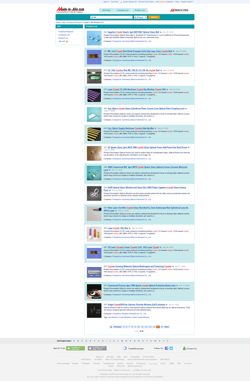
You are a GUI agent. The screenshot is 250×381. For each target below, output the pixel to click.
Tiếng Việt (121, 366)
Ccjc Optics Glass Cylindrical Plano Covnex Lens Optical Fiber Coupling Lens (146, 108)
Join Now (114, 2)
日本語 (171, 363)
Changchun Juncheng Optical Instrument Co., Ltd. (131, 41)
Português (86, 363)
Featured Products (66, 32)
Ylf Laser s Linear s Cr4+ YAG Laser (133, 247)
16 (162, 327)
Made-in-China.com (122, 370)
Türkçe (110, 366)
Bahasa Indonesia (135, 366)
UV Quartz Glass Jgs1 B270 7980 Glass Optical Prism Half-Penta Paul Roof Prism (147, 147)
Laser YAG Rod (118, 228)
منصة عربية (153, 363)
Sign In (106, 2)
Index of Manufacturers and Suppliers (142, 359)
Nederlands (141, 363)
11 (142, 327)
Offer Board (164, 359)
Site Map (110, 357)
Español (75, 363)
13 (150, 327)
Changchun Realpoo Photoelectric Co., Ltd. (129, 314)
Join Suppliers (164, 2)
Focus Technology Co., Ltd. (124, 374)
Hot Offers (98, 359)
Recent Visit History (146, 2)
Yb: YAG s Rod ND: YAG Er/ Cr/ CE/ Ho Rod (134, 70)
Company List (64, 35)
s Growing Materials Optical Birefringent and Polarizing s (139, 266)
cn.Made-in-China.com (142, 370)
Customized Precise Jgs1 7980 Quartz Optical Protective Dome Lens (141, 285)
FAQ (118, 357)
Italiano (120, 363)
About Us (99, 357)
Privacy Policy (148, 357)
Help (177, 2)
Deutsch (130, 363)
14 (154, 327)
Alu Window (113, 317)
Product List (63, 38)
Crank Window (124, 317)
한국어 (163, 363)
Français (96, 363)
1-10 (136, 331)
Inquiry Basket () (130, 2)
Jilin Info (62, 41)
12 (146, 327)
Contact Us (190, 348)
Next (167, 327)
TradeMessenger (133, 348)
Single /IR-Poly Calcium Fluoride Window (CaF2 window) (136, 304)
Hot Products (86, 359)
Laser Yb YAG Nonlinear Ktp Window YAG (137, 89)
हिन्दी (179, 363)
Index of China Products (114, 359)
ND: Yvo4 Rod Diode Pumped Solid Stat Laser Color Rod (140, 51)
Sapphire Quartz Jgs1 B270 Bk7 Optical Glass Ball (133, 32)
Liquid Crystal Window (140, 317)
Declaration (135, 357)
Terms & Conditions (155, 377)
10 (139, 327)
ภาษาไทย (187, 363)
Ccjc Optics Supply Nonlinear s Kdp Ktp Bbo (131, 128)
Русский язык (108, 363)
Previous (117, 327)
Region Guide (187, 2)
